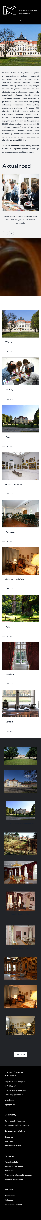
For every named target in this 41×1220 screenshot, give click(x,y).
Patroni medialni (11, 1162)
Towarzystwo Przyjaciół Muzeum (18, 1175)
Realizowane (10, 1196)
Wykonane (9, 1200)
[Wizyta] (20, 324)
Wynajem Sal (10, 1105)
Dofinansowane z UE (13, 1205)
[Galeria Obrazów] (20, 466)
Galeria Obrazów (13, 484)
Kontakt (9, 722)
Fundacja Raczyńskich (14, 1180)
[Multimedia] (20, 656)
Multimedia (11, 674)
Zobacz (10, 351)
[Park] (20, 608)
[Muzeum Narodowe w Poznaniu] (20, 10)
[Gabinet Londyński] (20, 561)
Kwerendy (9, 1137)
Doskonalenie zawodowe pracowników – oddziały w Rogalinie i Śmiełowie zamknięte (20, 220)
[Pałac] (20, 419)
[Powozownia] (20, 514)
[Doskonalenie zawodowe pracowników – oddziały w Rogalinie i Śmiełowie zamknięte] (20, 192)
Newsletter (9, 1100)
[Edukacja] (20, 371)
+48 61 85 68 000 (19, 1090)
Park (7, 627)
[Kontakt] (20, 703)
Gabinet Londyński (14, 579)
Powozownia (11, 532)
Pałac (7, 437)
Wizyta (8, 342)
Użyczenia (9, 1141)
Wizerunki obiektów (13, 1146)
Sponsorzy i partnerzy (14, 1167)
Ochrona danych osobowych (17, 1125)
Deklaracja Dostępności (15, 1121)
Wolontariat (9, 1171)
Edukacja (9, 390)
